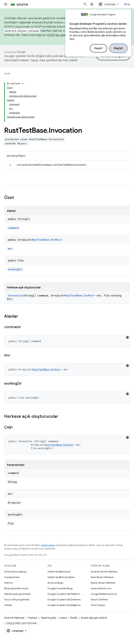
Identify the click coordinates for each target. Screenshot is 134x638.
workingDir (15, 269)
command (13, 227)
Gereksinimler (12, 577)
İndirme (8, 582)
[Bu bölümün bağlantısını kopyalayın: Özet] (17, 198)
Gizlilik (73, 617)
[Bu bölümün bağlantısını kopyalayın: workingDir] (25, 384)
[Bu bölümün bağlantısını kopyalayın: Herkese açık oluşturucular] (61, 417)
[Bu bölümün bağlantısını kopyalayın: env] (13, 355)
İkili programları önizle (16, 588)
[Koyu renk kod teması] (127, 337)
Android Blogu (55, 582)
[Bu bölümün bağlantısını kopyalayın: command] (23, 327)
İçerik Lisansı (48, 545)
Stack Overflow (99, 599)
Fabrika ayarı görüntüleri (17, 593)
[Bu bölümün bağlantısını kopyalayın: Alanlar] (21, 317)
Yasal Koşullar (48, 617)
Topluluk (32, 617)
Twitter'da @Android (58, 571)
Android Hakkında (14, 617)
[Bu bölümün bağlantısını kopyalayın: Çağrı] (16, 427)
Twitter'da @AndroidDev (61, 577)
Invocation (15, 295)
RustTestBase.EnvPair (46, 239)
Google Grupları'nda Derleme (63, 599)
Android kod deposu (15, 571)
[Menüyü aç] (5, 4)
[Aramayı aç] (85, 4)
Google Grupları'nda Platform (63, 593)
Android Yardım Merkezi (104, 571)
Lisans (63, 617)
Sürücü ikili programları (16, 599)
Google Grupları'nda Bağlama (64, 605)
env (10, 248)
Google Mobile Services (104, 593)
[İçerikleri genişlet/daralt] (23, 83)
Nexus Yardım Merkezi (103, 582)
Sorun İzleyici (98, 605)
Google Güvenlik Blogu (60, 588)
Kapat (98, 48)
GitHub (8, 605)
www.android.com (101, 588)
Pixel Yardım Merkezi (102, 577)
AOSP (7, 73)
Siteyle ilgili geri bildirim (94, 617)
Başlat (118, 48)
